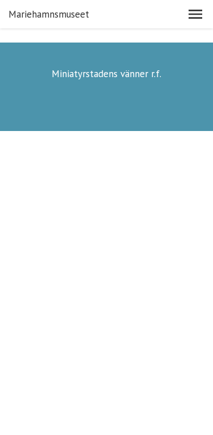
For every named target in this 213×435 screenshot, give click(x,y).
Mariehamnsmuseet (49, 14)
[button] (195, 14)
